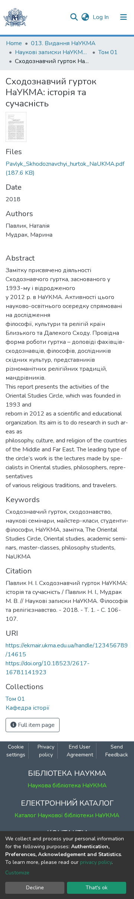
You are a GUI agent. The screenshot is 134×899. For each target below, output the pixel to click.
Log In (101, 17)
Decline (35, 887)
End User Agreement (80, 750)
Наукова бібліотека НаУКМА (67, 785)
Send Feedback (116, 750)
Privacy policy (46, 750)
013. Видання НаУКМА (63, 43)
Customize (17, 872)
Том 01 (108, 52)
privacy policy (96, 862)
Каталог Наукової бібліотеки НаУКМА (67, 815)
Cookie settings (15, 750)
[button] (85, 17)
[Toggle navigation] (123, 17)
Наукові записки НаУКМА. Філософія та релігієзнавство (52, 52)
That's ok (97, 887)
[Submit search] (74, 17)
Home (14, 43)
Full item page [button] (35, 725)
